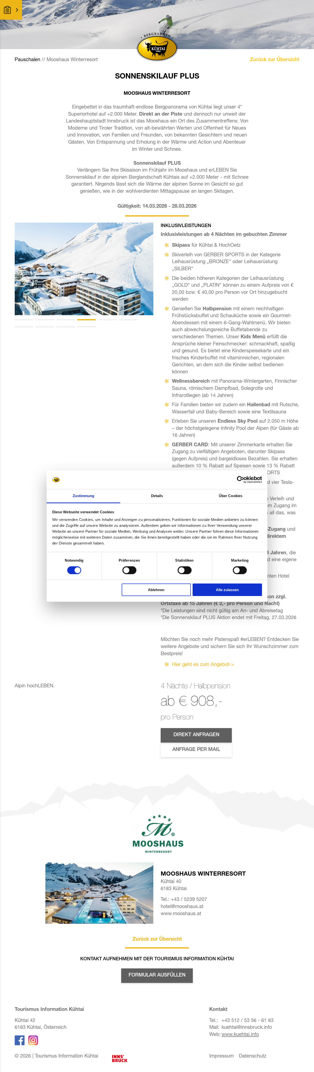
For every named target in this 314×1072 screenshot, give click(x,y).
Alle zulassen (227, 590)
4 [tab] (86, 319)
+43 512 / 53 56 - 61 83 (248, 1020)
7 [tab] (24, 326)
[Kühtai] (84, 269)
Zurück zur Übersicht (274, 60)
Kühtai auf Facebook (20, 1040)
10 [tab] (86, 326)
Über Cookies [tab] (230, 496)
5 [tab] (107, 319)
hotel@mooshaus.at (182, 907)
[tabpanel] (84, 269)
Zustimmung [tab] (83, 496)
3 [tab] (65, 319)
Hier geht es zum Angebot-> (203, 665)
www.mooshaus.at (181, 914)
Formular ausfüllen (157, 975)
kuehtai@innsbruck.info (247, 1027)
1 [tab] (24, 319)
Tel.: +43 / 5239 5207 (184, 899)
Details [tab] (157, 496)
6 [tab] (128, 319)
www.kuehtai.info (240, 1034)
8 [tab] (45, 326)
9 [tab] (65, 326)
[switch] (129, 570)
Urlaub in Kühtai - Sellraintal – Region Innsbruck (124, 1058)
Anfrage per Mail (196, 749)
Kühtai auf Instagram (33, 1040)
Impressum (221, 1056)
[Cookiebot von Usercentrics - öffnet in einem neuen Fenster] (240, 479)
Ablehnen (156, 590)
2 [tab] (45, 319)
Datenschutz (252, 1056)
